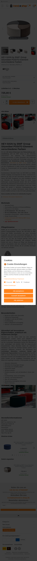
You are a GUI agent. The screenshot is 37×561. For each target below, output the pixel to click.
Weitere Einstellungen (10, 285)
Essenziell (9, 282)
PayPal (18, 282)
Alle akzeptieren (18, 291)
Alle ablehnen (18, 300)
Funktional (26, 282)
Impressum (21, 279)
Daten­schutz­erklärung (11, 279)
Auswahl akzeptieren (18, 296)
